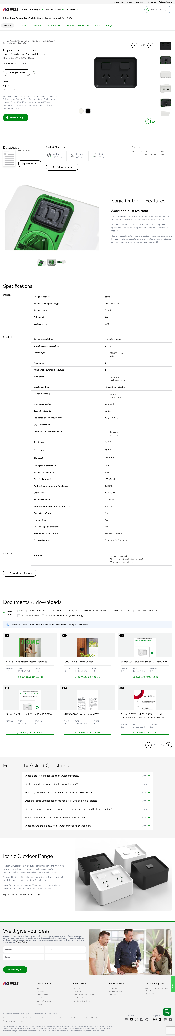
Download (31, 163)
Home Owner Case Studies (82, 1001)
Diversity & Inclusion (44, 1001)
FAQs (97, 25)
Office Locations (42, 995)
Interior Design (78, 988)
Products (13, 41)
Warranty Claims (58, 1018)
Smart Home (77, 991)
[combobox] (65, 957)
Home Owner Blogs (79, 998)
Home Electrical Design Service (83, 995)
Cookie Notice (27, 1018)
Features (37, 25)
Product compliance (10, 1018)
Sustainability (41, 991)
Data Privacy (43, 1018)
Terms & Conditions (93, 1018)
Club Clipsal (113, 988)
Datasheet (23, 25)
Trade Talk (112, 995)
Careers (39, 1004)
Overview (7, 25)
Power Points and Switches (29, 41)
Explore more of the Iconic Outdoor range (21, 895)
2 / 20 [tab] (142, 45)
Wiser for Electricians (116, 991)
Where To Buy (16, 117)
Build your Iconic (17, 72)
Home (5, 41)
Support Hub (149, 994)
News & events (42, 998)
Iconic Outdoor (48, 41)
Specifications (54, 25)
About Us (40, 988)
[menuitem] (33, 9)
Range (109, 25)
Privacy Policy (21, 942)
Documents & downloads (78, 25)
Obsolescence (75, 1018)
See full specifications (63, 167)
